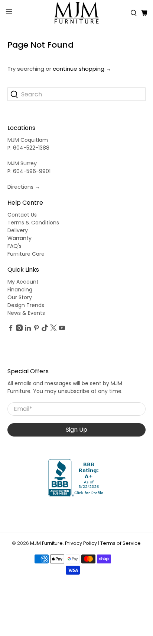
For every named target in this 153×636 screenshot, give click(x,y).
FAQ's (14, 246)
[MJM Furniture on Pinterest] (36, 329)
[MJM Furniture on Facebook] (10, 329)
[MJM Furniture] (76, 13)
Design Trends (25, 305)
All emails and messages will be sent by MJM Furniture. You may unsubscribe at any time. (65, 387)
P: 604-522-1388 (28, 147)
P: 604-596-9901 (29, 171)
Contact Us (22, 214)
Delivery (17, 230)
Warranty (19, 238)
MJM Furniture (46, 543)
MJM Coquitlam (27, 140)
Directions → (23, 187)
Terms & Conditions (33, 222)
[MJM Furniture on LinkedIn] (28, 329)
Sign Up (76, 429)
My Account (23, 281)
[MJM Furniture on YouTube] (62, 329)
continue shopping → (82, 69)
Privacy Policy (81, 543)
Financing (19, 289)
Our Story (19, 297)
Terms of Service (120, 543)
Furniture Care (26, 254)
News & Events (26, 313)
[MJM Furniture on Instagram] (19, 329)
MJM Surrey (22, 163)
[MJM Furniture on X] (53, 329)
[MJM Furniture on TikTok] (45, 329)
